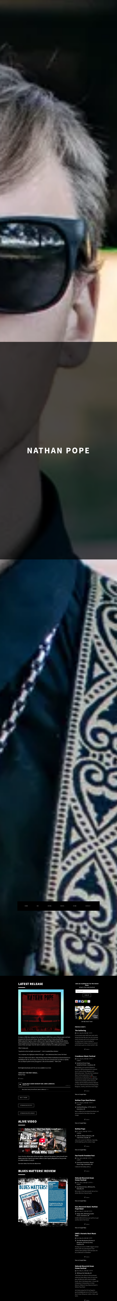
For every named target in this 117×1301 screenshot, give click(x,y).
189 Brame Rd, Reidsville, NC (84, 1273)
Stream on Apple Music (27, 1113)
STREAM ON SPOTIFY (26, 1105)
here (39, 1163)
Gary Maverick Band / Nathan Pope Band (86, 1208)
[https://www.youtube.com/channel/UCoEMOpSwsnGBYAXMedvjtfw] (76, 1001)
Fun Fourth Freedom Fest (85, 1155)
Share (21, 1079)
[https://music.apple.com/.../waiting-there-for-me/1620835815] (88, 1001)
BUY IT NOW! (23, 1097)
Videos (62, 906)
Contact (87, 906)
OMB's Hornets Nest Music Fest (85, 1234)
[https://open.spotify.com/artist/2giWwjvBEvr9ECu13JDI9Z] (85, 1001)
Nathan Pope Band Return (85, 1100)
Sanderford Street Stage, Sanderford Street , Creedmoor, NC (86, 1064)
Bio (38, 906)
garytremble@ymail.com (81, 1292)
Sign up (87, 995)
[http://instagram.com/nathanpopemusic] (82, 1001)
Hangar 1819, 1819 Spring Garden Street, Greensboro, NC (85, 1215)
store (49, 1068)
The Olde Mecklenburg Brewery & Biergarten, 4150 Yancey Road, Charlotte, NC (86, 1242)
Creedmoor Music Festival (85, 1056)
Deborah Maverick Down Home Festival (84, 1179)
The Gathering (80, 1030)
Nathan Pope (80, 1129)
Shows (49, 906)
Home (26, 906)
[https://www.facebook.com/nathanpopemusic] (79, 1001)
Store (74, 906)
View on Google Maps (80, 1094)
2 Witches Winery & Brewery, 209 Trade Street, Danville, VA (85, 1137)
